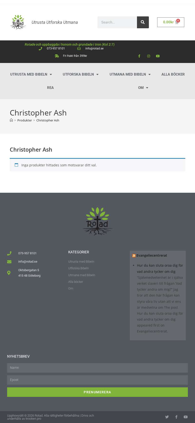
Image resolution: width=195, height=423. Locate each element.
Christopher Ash (47, 120)
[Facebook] (177, 417)
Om (141, 88)
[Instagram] (148, 56)
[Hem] (11, 120)
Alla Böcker (173, 74)
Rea (50, 88)
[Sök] (143, 22)
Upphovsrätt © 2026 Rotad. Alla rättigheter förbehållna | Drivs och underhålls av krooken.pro (50, 417)
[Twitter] (167, 417)
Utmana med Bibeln (128, 74)
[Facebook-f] (139, 56)
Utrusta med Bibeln (28, 74)
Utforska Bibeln (78, 74)
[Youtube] (157, 56)
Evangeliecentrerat (151, 255)
